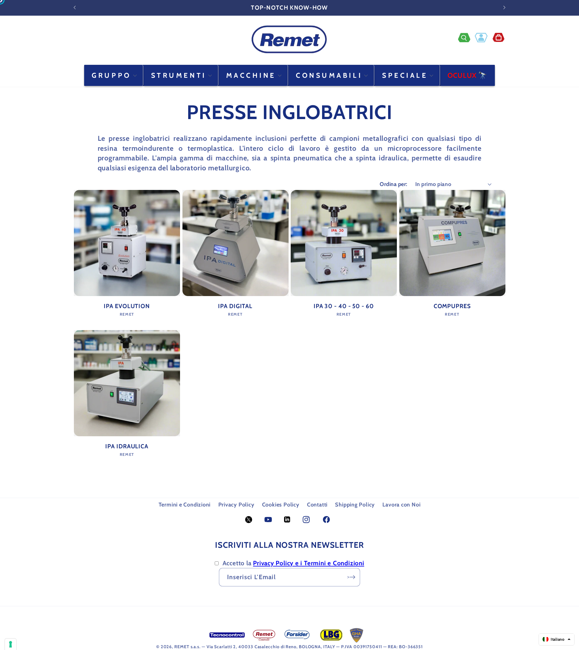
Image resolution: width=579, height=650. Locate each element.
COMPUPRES (452, 306)
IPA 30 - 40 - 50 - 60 (344, 306)
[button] (466, 37)
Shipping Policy (355, 504)
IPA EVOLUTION (127, 306)
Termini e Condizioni (185, 504)
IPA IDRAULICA (126, 446)
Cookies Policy (280, 504)
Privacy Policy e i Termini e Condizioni (308, 563)
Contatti (317, 504)
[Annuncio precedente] (74, 7)
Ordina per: (393, 184)
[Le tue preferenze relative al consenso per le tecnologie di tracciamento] (10, 644)
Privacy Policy (236, 504)
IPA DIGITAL (235, 306)
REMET (181, 646)
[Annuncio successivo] (504, 7)
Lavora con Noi (401, 504)
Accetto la (293, 563)
